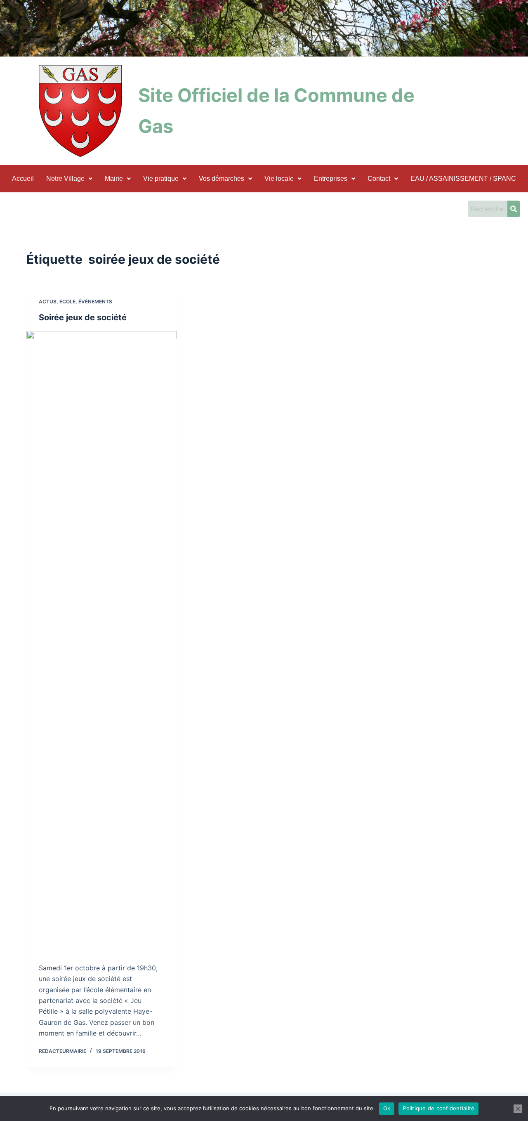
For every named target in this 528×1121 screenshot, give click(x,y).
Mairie (114, 178)
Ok (387, 1108)
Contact (379, 178)
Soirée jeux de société (83, 317)
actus (48, 301)
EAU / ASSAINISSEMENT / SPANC (463, 178)
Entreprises (330, 178)
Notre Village (65, 178)
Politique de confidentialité (438, 1108)
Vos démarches (221, 178)
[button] (69, 178)
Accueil (23, 178)
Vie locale (279, 178)
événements (95, 301)
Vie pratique (161, 178)
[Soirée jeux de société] (101, 640)
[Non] (518, 1108)
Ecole (67, 301)
